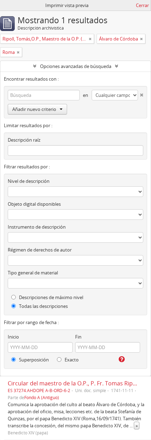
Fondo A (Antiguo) (41, 397)
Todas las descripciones (43, 306)
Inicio (13, 337)
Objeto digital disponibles (34, 204)
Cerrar (142, 5)
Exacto (71, 360)
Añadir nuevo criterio (34, 109)
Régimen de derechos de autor (40, 250)
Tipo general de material (33, 272)
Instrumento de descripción (37, 227)
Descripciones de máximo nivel (50, 297)
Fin (78, 337)
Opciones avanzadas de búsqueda (75, 66)
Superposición (33, 360)
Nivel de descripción (29, 181)
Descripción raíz (24, 140)
